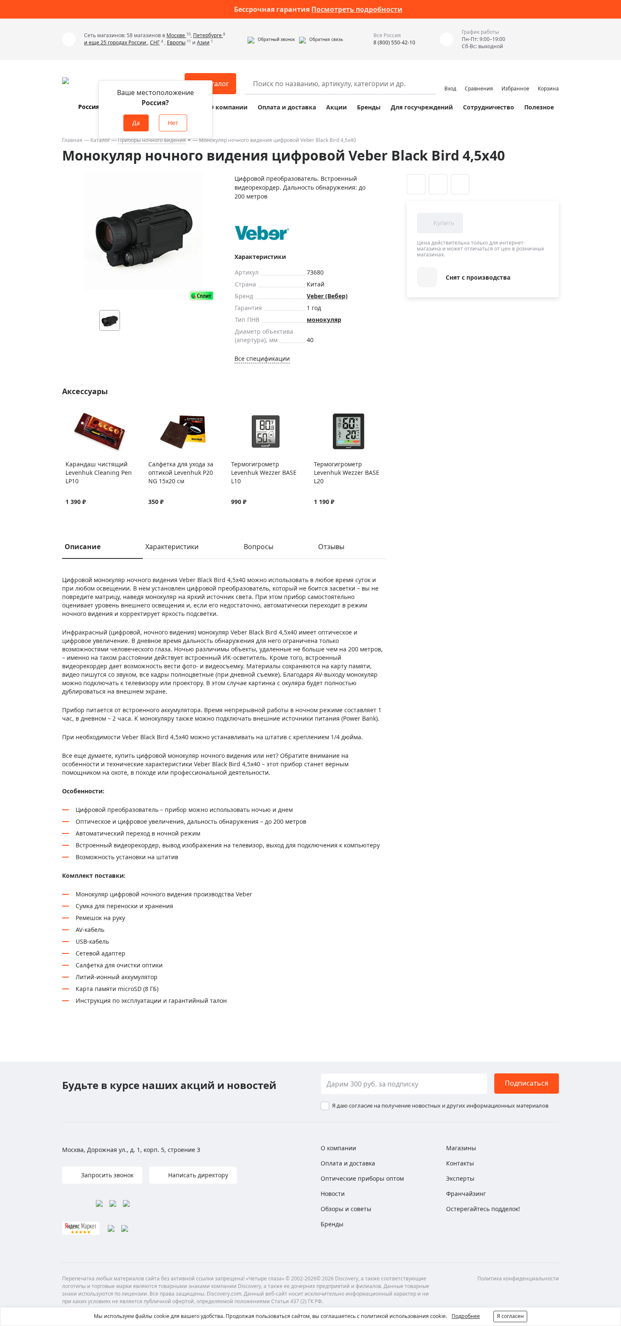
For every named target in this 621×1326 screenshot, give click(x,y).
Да (136, 123)
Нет (173, 123)
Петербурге (208, 35)
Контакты (460, 1163)
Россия (88, 107)
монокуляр (324, 320)
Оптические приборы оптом (362, 1178)
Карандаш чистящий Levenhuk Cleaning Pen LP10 (98, 472)
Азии (203, 42)
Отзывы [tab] (331, 546)
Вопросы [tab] (258, 546)
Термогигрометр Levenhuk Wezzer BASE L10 (264, 472)
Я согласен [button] (510, 1316)
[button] (271, 39)
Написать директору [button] (197, 1175)
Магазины (461, 1148)
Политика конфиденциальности (518, 1278)
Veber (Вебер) (327, 296)
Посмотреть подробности (357, 9)
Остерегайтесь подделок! (483, 1209)
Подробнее (466, 1316)
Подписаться (526, 1083)
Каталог (100, 140)
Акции (336, 107)
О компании (228, 107)
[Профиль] (450, 80)
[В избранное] (69, 416)
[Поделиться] (460, 184)
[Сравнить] (80, 416)
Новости (333, 1194)
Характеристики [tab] (172, 546)
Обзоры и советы (346, 1209)
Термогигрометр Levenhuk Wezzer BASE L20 (346, 472)
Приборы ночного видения (152, 140)
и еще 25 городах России (115, 42)
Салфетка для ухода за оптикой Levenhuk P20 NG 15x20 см (180, 472)
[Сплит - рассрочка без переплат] (201, 295)
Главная (72, 140)
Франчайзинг (466, 1194)
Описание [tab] (83, 546)
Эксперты (460, 1178)
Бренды (369, 107)
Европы (176, 42)
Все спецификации (262, 358)
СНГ (155, 42)
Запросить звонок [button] (106, 1175)
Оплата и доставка (287, 107)
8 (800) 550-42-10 (394, 42)
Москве (176, 35)
